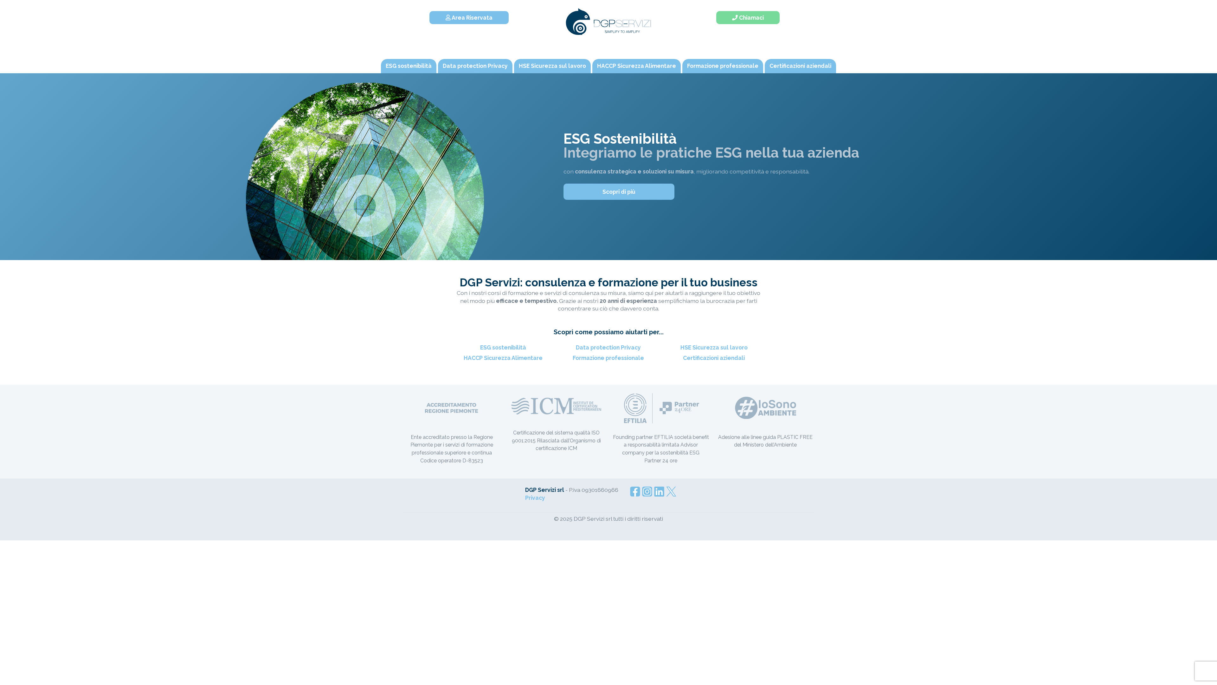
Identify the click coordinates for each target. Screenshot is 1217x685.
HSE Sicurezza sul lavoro (552, 65)
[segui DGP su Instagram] (647, 490)
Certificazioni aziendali (800, 65)
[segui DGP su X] (671, 490)
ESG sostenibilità (409, 65)
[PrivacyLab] (652, 667)
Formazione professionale (722, 65)
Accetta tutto (718, 625)
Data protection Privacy (475, 65)
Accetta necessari (718, 642)
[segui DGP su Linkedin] (659, 490)
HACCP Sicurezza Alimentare (636, 65)
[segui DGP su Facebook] (635, 490)
